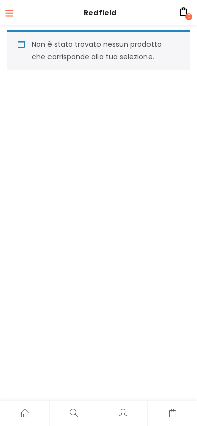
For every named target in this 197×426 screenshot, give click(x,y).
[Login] (122, 413)
